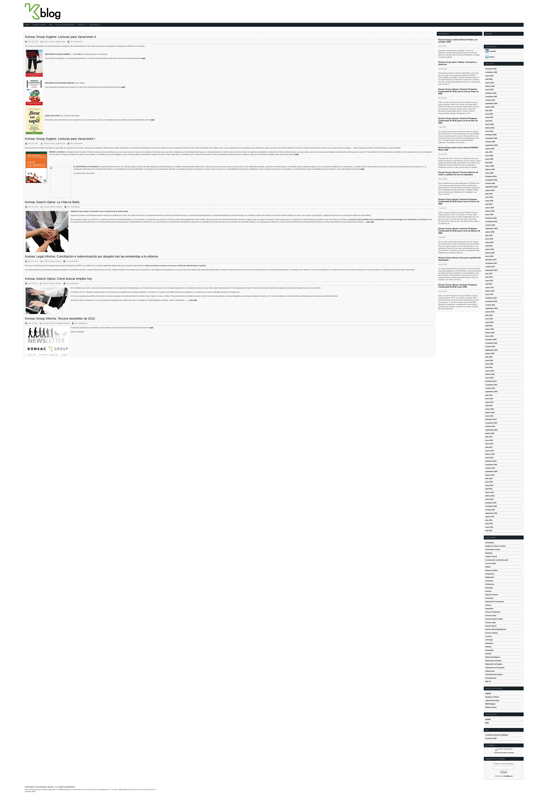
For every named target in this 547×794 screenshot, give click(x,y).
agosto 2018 (489, 232)
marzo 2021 (489, 124)
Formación (489, 598)
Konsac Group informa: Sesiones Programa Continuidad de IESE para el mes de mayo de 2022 (458, 91)
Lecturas (488, 636)
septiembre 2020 (491, 145)
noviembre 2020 (491, 138)
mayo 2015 (489, 364)
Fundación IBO (491, 738)
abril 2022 (488, 79)
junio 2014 (489, 398)
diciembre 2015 (491, 339)
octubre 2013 (490, 426)
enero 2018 (489, 256)
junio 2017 (489, 277)
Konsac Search (49, 207)
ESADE (488, 719)
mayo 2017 (489, 280)
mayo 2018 (489, 242)
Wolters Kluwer (491, 707)
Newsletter (59, 323)
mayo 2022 (489, 76)
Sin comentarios (76, 42)
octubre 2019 (490, 183)
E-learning (489, 581)
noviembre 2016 (491, 301)
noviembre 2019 (491, 180)
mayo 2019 (489, 201)
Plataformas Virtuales (493, 660)
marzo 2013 (489, 451)
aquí (143, 58)
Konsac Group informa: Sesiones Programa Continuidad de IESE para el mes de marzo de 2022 (458, 201)
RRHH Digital (490, 704)
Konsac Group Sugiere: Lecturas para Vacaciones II (60, 37)
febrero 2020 (490, 169)
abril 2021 (488, 121)
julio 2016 (488, 315)
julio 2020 (488, 152)
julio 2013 (488, 437)
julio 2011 (488, 520)
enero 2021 (489, 131)
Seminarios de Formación (495, 667)
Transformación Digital (493, 674)
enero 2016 (489, 336)
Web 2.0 (488, 681)
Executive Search (491, 594)
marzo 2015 (489, 371)
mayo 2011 (489, 527)
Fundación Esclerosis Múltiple (496, 735)
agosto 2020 (489, 148)
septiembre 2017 (491, 270)
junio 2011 (489, 523)
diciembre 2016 (491, 298)
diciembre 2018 (491, 218)
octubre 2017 (490, 266)
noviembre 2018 (491, 221)
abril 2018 (488, 246)
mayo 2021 (489, 117)
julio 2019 (488, 194)
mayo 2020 (489, 159)
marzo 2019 (489, 208)
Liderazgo (489, 640)
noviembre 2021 (491, 96)
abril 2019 (488, 204)
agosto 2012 (489, 475)
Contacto (81, 25)
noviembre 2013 (491, 423)
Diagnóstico (489, 577)
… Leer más (369, 222)
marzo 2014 (489, 409)
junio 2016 (489, 319)
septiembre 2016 (491, 308)
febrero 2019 (490, 211)
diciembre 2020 (491, 135)
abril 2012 (488, 489)
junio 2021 (489, 114)
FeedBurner (508, 776)
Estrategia (489, 588)
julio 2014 (488, 395)
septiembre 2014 (491, 391)
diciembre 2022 (491, 69)
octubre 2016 (490, 305)
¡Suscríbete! (94, 25)
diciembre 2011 (490, 503)
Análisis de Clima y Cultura (495, 546)
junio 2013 (489, 440)
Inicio (27, 25)
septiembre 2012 (491, 471)
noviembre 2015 (491, 343)
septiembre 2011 (491, 513)
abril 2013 (488, 447)
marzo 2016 (489, 329)
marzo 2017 (489, 287)
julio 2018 (488, 235)
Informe (488, 605)
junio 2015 (489, 360)
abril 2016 (488, 326)
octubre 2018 (490, 225)
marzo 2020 (489, 166)
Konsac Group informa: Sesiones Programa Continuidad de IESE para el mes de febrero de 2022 (459, 230)
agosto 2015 (489, 353)
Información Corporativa (494, 601)
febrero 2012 (490, 496)
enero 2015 (489, 378)
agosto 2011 (489, 516)
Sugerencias (60, 42)
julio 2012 (488, 478)
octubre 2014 (490, 388)
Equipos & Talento (492, 697)
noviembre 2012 (491, 464)
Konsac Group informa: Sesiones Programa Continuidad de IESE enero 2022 (457, 286)
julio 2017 (488, 273)
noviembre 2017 (491, 263)
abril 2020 (488, 162)
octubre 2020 (490, 141)
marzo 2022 (489, 83)
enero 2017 (489, 294)
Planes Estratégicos (492, 657)
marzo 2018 (489, 249)
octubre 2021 (490, 100)
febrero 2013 (490, 454)
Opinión (59, 207)
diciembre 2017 (491, 259)
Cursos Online (490, 563)
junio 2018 (489, 239)
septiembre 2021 (491, 103)
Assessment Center (492, 549)
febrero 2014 (490, 412)
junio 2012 (489, 482)
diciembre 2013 (491, 419)
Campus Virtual (491, 556)
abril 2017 (488, 284)
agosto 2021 (489, 107)
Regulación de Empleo (493, 664)
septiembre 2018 (491, 228)
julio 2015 (488, 357)
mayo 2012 (489, 485)
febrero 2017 (490, 291)
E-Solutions (489, 584)
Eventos (488, 591)
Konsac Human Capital (494, 619)
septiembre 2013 (491, 430)
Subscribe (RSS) (30, 791)
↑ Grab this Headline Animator (503, 752)
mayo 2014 (489, 402)
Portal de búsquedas (64, 25)
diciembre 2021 (491, 93)
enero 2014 (489, 416)
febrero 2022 (490, 86)
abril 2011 (488, 530)
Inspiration (489, 608)
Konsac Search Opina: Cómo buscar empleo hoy (58, 278)
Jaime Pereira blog (492, 700)
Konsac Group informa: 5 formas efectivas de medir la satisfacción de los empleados (458, 173)
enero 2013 (489, 457)
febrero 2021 (490, 128)
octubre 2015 (490, 346)
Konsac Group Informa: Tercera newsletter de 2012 (60, 318)
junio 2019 (489, 197)
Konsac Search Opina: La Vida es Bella (52, 202)
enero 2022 (489, 89)
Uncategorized (490, 678)
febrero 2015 (490, 374)
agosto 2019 (489, 190)
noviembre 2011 (491, 506)
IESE (487, 723)
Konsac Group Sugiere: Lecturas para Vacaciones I (60, 138)
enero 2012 (489, 499)
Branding (488, 553)
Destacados (489, 574)
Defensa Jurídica (491, 570)
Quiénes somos (39, 25)
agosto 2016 (489, 312)
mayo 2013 (489, 444)
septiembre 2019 (491, 187)
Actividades (489, 542)
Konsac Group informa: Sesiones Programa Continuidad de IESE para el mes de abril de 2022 (458, 120)
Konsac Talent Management (495, 629)
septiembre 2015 (491, 350)
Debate (488, 567)
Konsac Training (491, 633)
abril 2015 (488, 367)
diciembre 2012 (491, 461)
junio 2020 (489, 155)
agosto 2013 (489, 433)
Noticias (58, 261)
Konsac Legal (48, 261)
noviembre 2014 (491, 385)
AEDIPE (488, 693)
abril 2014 (488, 405)
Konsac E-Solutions (492, 612)
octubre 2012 (490, 468)
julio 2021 (488, 110)
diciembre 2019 (491, 176)
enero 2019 (489, 214)
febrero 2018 (490, 253)
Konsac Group (49, 42)
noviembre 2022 (491, 72)
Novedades (489, 650)
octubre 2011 (490, 510)
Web (50, 25)
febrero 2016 (490, 333)
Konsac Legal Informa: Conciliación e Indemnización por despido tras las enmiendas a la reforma (91, 256)
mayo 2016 (489, 322)
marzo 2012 (489, 492)
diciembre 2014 (491, 381)
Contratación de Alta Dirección (496, 560)
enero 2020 (489, 173)
